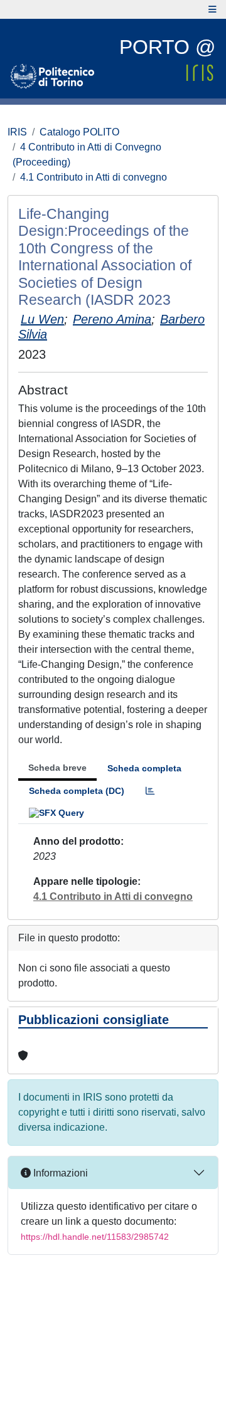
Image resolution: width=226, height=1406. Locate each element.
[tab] (150, 791)
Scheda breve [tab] (57, 768)
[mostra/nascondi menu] (212, 9)
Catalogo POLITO (79, 132)
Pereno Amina (112, 319)
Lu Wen (42, 319)
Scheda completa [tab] (144, 768)
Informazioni (59, 1173)
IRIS (17, 132)
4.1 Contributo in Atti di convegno (93, 177)
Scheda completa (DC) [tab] (76, 791)
